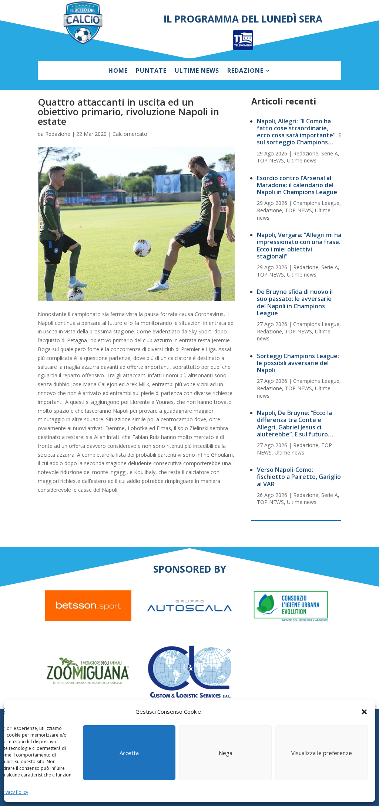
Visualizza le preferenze (321, 753)
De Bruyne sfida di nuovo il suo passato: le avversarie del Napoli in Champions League (295, 302)
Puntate (151, 71)
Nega (225, 753)
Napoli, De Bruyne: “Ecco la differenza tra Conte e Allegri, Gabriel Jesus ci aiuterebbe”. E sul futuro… (295, 423)
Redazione (245, 71)
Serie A (329, 153)
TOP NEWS (270, 160)
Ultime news (197, 71)
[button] (364, 712)
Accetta (129, 753)
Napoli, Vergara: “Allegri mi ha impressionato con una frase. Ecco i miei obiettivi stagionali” (299, 245)
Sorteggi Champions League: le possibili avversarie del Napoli (298, 363)
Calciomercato (130, 133)
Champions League (316, 202)
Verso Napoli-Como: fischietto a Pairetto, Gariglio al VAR (299, 477)
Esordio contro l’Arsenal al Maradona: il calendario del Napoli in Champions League (297, 185)
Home (118, 71)
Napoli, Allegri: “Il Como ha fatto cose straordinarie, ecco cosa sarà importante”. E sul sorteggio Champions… (299, 132)
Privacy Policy (14, 792)
